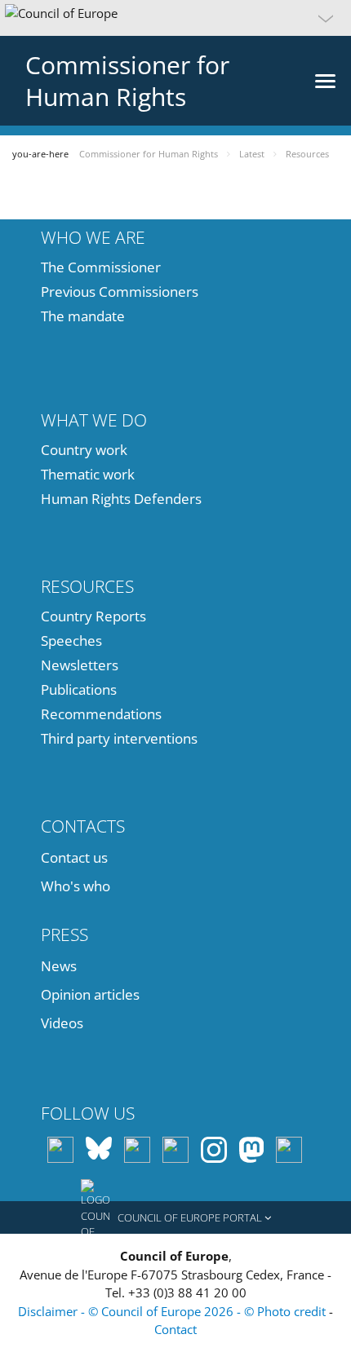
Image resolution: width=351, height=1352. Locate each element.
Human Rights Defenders (121, 498)
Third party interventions (119, 738)
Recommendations (101, 714)
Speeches (71, 640)
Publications (79, 689)
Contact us (74, 857)
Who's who (75, 886)
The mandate (83, 316)
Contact (175, 1329)
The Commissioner (101, 267)
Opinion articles (90, 994)
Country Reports (93, 616)
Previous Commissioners (119, 291)
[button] (175, 18)
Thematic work (88, 474)
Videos (62, 1023)
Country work (84, 449)
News (59, 966)
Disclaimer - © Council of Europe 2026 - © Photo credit (173, 1311)
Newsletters (79, 665)
